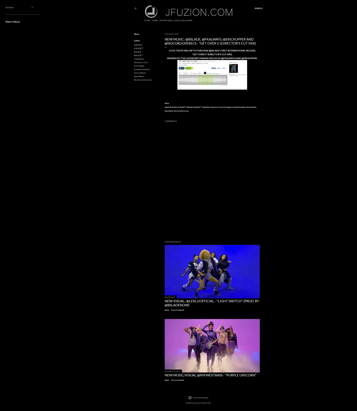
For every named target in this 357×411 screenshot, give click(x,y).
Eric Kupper (139, 66)
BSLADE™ (138, 55)
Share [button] (136, 34)
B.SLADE (138, 45)
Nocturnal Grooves (143, 80)
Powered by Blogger (200, 398)
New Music (139, 76)
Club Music (139, 59)
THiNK (155, 20)
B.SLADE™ (138, 48)
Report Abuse (13, 21)
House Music (140, 73)
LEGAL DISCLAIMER (183, 20)
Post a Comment (177, 310)
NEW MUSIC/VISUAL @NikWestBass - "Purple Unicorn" (210, 375)
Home (147, 20)
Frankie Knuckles (142, 69)
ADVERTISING (166, 20)
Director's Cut (141, 62)
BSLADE (137, 52)
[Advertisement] (212, 214)
